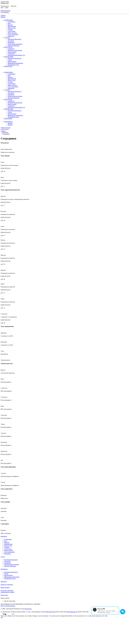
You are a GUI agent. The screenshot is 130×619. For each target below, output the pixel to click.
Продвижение (12, 61)
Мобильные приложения (15, 63)
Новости (10, 25)
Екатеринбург (8, 121)
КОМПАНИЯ (8, 20)
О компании (11, 21)
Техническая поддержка (15, 44)
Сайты (10, 60)
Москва (3, 17)
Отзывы (10, 29)
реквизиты (28, 609)
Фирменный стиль (13, 64)
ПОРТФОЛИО (8, 56)
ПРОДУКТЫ (8, 47)
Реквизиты (11, 36)
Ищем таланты (12, 33)
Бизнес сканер (12, 52)
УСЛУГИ (7, 37)
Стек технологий (13, 34)
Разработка (11, 42)
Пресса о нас (11, 28)
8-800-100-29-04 (5, 10)
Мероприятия (12, 26)
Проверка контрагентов (15, 50)
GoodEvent (11, 49)
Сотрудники (11, 31)
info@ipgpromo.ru (72, 612)
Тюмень (3, 15)
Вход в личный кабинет (8, 606)
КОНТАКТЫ (8, 66)
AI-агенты (11, 41)
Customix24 (11, 53)
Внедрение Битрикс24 (14, 39)
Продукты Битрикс (13, 45)
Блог (9, 23)
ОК (2, 617)
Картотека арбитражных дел (16, 55)
